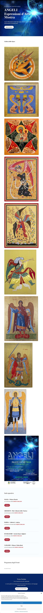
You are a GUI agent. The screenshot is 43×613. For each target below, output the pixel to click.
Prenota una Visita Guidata (21, 588)
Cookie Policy (17, 611)
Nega (22, 605)
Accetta (21, 602)
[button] (41, 593)
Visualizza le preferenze (21, 609)
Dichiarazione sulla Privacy (23, 611)
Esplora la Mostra (9, 27)
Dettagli (7, 505)
